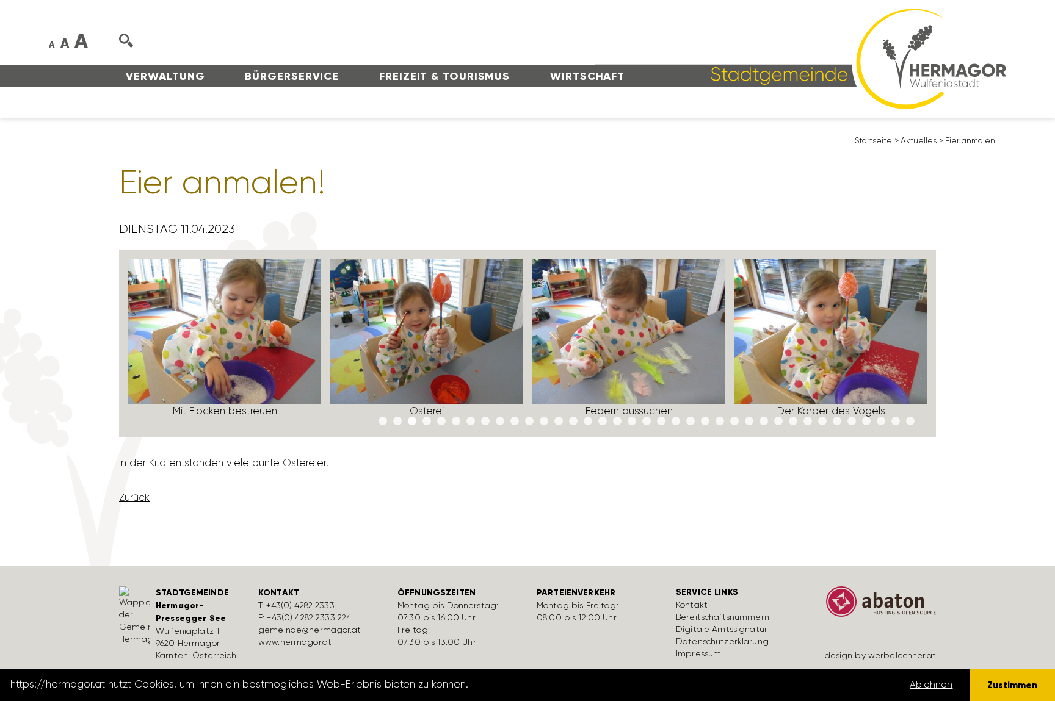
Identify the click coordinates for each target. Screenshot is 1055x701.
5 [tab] (441, 421)
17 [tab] (617, 421)
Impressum (698, 653)
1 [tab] (383, 421)
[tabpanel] (225, 343)
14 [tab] (573, 421)
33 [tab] (852, 421)
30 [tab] (808, 421)
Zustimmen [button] (1012, 685)
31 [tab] (822, 421)
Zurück (134, 497)
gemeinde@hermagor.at (309, 629)
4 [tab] (427, 421)
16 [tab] (602, 421)
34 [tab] (866, 421)
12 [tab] (544, 421)
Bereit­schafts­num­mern (722, 617)
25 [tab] (734, 421)
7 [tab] (471, 421)
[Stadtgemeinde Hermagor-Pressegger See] (800, 58)
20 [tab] (661, 421)
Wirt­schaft (587, 76)
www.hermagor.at (295, 642)
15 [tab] (588, 421)
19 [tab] (646, 421)
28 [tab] (778, 421)
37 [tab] (910, 421)
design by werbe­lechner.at (881, 655)
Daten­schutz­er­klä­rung (722, 641)
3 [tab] (412, 421)
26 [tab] (749, 421)
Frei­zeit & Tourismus (444, 76)
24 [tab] (720, 421)
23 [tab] (705, 421)
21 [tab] (676, 421)
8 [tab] (485, 421)
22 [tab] (690, 421)
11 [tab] (529, 421)
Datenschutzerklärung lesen (539, 684)
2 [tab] (397, 421)
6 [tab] (456, 421)
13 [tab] (559, 421)
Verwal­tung (165, 76)
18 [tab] (632, 421)
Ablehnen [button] (931, 684)
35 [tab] (881, 421)
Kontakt (692, 604)
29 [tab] (793, 421)
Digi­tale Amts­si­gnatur (721, 629)
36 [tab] (896, 421)
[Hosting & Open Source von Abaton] (875, 605)
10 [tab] (515, 421)
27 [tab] (764, 421)
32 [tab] (837, 421)
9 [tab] (500, 421)
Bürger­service (292, 76)
